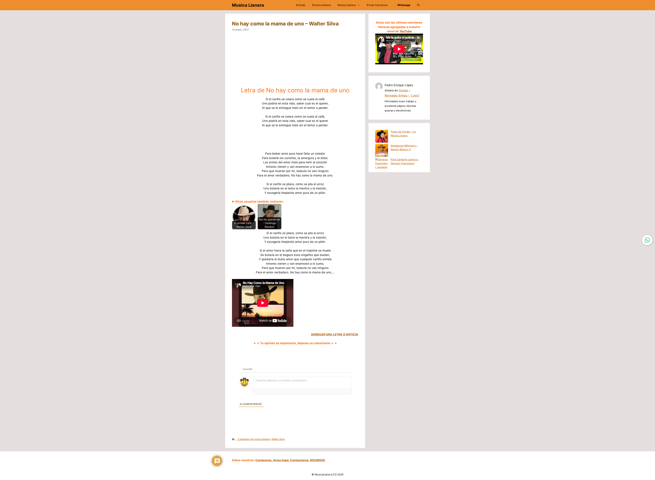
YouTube (405, 31)
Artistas (300, 5)
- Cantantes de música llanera (253, 439)
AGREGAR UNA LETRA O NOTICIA (334, 334)
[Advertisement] (334, 61)
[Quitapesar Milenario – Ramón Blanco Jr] (381, 151)
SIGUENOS (317, 460)
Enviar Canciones (377, 5)
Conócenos (263, 460)
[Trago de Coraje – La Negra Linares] (381, 137)
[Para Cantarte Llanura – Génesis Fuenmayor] (381, 167)
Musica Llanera (248, 5)
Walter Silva (278, 439)
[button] (418, 5)
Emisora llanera (321, 5)
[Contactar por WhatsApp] (647, 240)
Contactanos (299, 460)
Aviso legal (281, 460)
